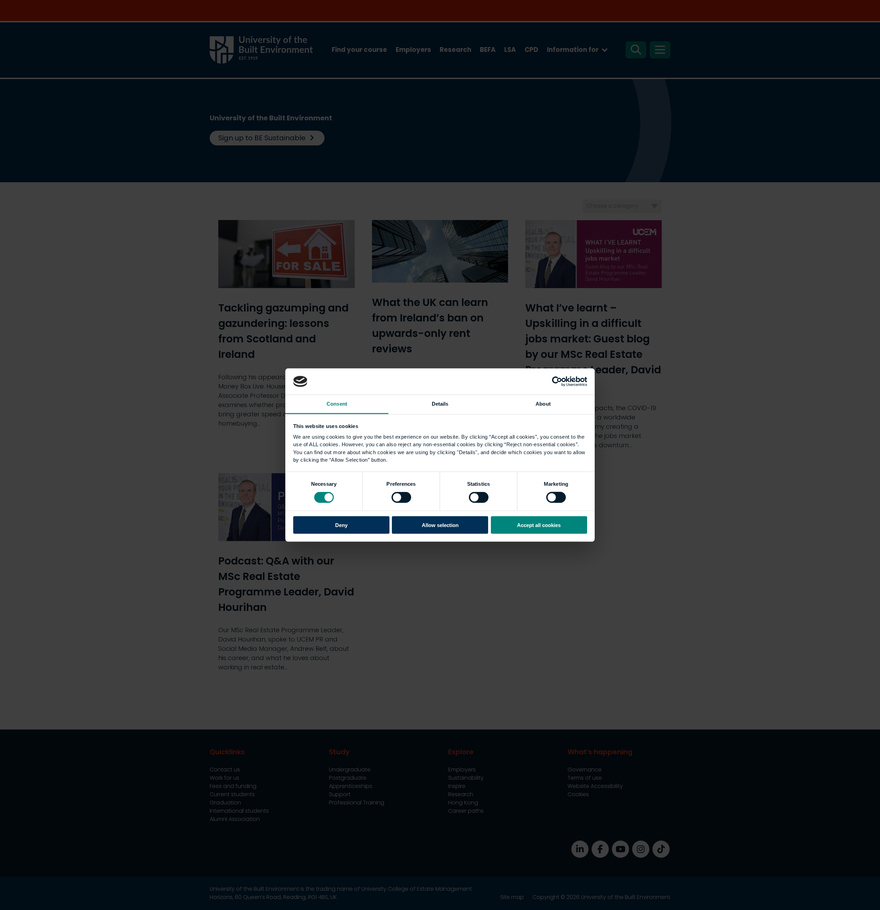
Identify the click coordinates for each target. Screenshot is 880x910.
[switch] (401, 497)
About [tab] (543, 404)
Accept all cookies (539, 525)
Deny (341, 525)
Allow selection (440, 525)
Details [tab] (440, 404)
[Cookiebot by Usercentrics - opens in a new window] (557, 381)
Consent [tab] (337, 404)
